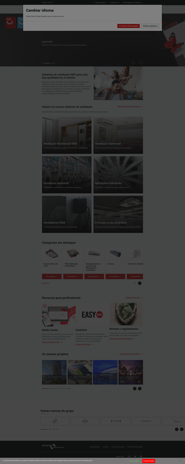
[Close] (181, 461)
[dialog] (92, 461)
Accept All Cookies (148, 461)
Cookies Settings (134, 461)
